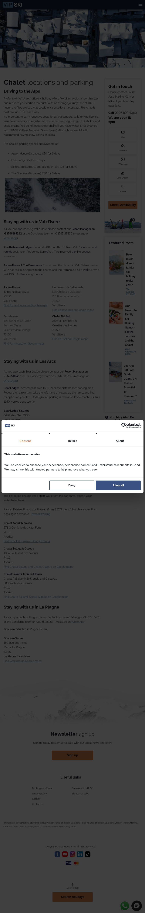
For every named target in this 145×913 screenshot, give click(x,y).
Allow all (118, 485)
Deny (71, 485)
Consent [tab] (25, 441)
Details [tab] (72, 441)
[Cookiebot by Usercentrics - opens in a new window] (124, 425)
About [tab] (120, 441)
